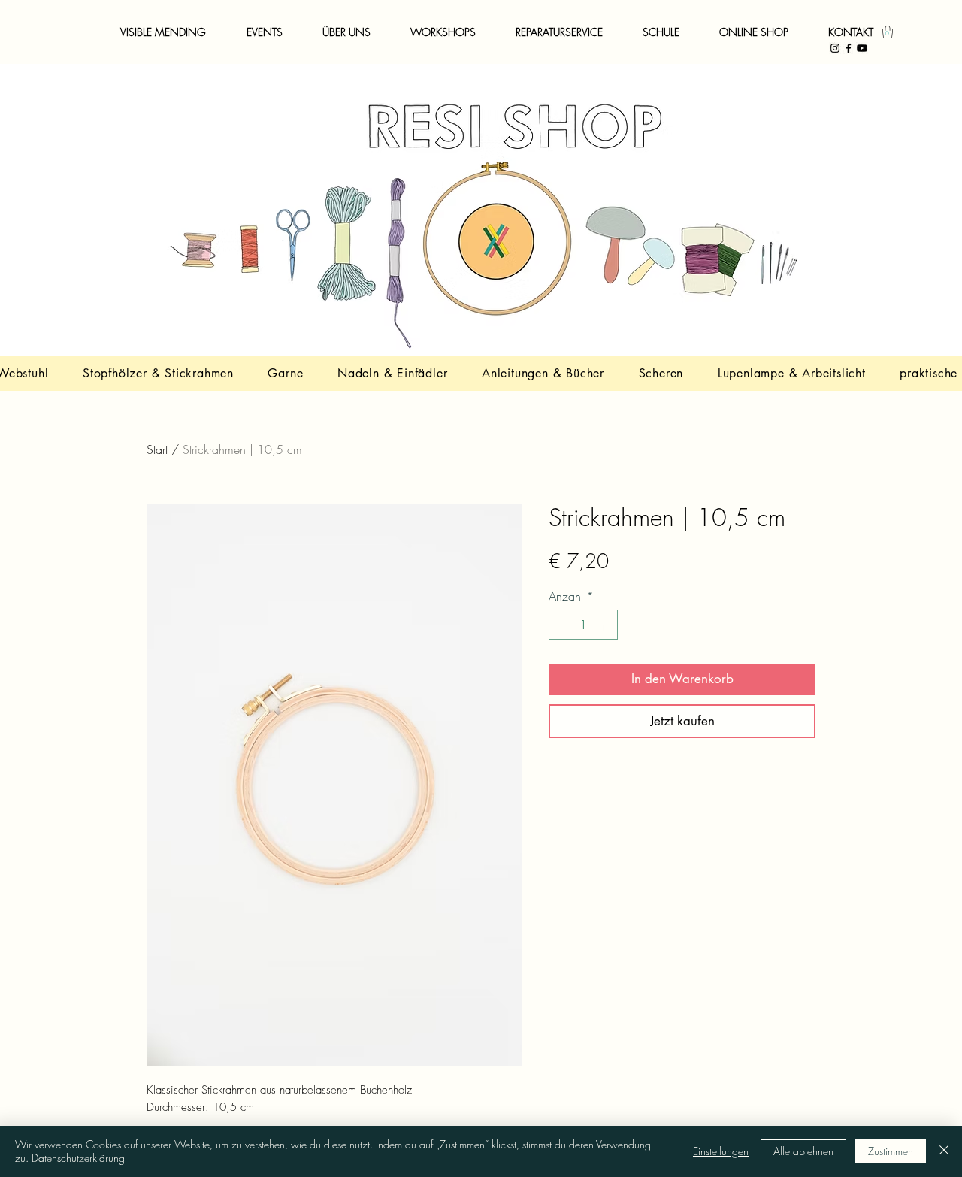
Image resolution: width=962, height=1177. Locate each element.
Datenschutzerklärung (78, 1158)
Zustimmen (890, 1151)
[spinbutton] (583, 624)
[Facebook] (849, 48)
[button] (887, 32)
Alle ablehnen (803, 1151)
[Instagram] (835, 48)
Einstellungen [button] (721, 1151)
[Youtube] (862, 48)
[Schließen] (944, 1151)
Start (157, 449)
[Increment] (605, 624)
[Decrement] (561, 624)
